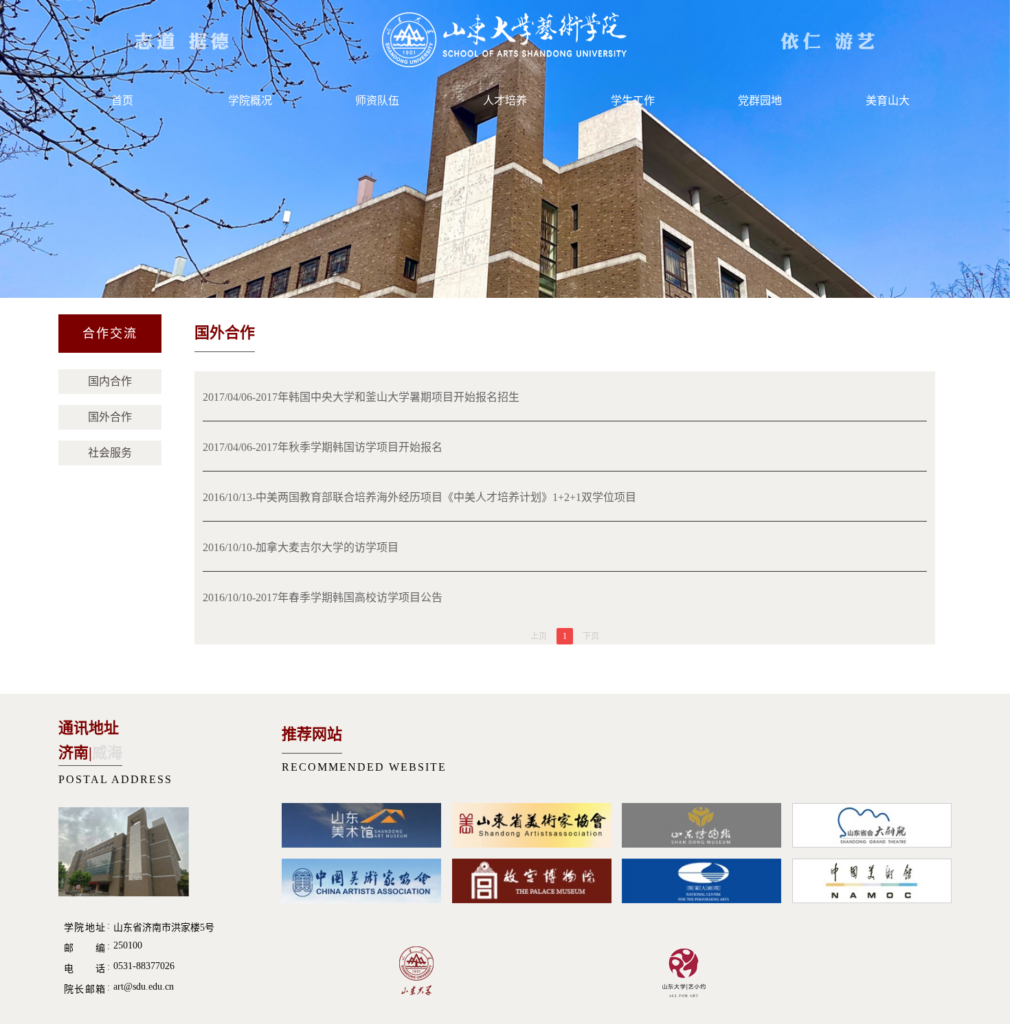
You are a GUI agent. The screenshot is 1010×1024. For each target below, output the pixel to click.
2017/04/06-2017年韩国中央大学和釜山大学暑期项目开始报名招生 (361, 397)
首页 (122, 100)
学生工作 (633, 100)
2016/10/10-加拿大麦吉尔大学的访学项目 (301, 547)
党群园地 (760, 100)
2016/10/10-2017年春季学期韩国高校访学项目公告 (322, 597)
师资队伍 (377, 100)
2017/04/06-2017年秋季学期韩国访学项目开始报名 (322, 447)
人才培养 (505, 100)
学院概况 (250, 100)
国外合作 (110, 417)
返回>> (914, 335)
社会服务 (110, 452)
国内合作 (110, 381)
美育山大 (888, 100)
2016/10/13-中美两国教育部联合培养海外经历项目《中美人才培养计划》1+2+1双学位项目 (419, 497)
